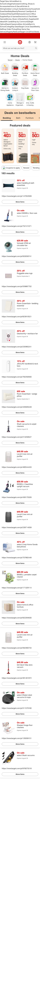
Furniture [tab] (30, 118)
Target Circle (25, 32)
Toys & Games (12, 16)
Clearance (14, 24)
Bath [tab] (18, 118)
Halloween (16, 4)
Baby (10, 11)
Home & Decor (15, 6)
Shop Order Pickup (9, 29)
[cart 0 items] (35, 42)
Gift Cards (8, 21)
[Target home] (20, 42)
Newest (26, 168)
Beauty (15, 11)
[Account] (29, 42)
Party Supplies (30, 19)
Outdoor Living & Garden (15, 9)
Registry (9, 32)
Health (13, 14)
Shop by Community (20, 21)
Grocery (28, 9)
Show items (20, 202)
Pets (9, 14)
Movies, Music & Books (15, 19)
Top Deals (15, 26)
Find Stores (34, 32)
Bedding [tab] (7, 118)
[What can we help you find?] (20, 48)
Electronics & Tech (25, 16)
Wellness (19, 14)
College (9, 4)
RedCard (16, 32)
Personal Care (23, 11)
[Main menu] (4, 42)
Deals (8, 24)
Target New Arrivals (7, 1)
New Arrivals (24, 24)
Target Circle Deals (26, 26)
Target (10, 60)
